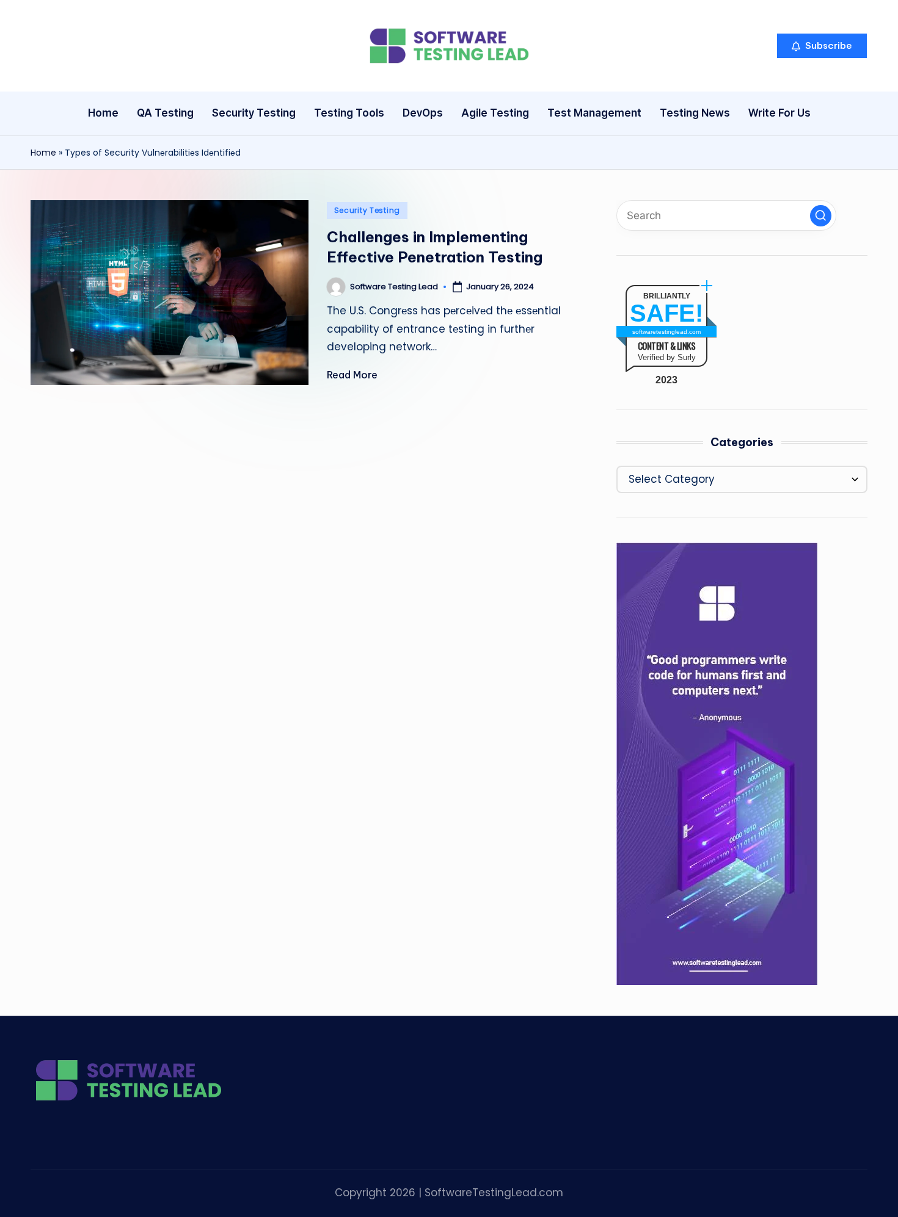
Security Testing (367, 210)
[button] (821, 46)
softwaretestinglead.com (666, 331)
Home (43, 152)
